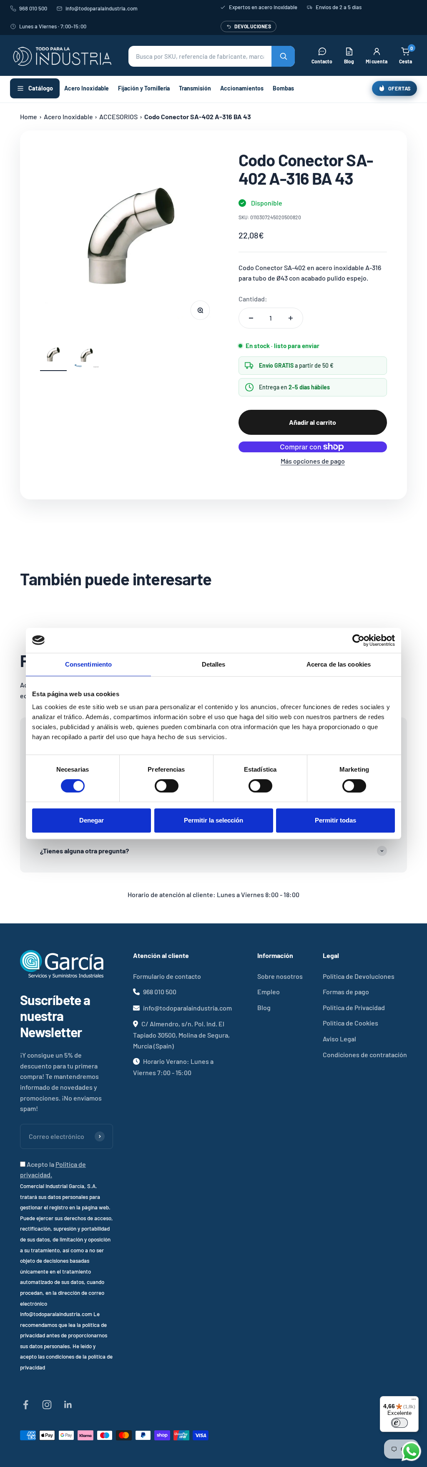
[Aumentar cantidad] (291, 318)
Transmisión (195, 88)
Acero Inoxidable (86, 88)
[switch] (166, 785)
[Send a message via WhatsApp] (411, 1451)
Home (28, 116)
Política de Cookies (350, 1023)
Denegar (91, 820)
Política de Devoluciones (358, 976)
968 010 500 (33, 8)
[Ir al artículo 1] (53, 356)
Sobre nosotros (280, 976)
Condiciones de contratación (365, 1054)
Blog (264, 1007)
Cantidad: (253, 299)
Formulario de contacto (167, 976)
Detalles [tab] (214, 664)
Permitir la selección (213, 820)
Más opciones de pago (313, 461)
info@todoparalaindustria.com (101, 8)
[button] (211, 56)
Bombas (283, 88)
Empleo (268, 992)
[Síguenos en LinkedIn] (68, 1404)
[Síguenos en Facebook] (25, 1404)
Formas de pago (346, 992)
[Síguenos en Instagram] (47, 1404)
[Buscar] (283, 56)
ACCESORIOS (118, 116)
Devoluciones (252, 26)
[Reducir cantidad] (251, 318)
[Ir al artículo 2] (86, 356)
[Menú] (414, 1401)
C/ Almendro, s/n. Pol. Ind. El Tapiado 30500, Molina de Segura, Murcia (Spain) (181, 1034)
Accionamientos (242, 88)
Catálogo (40, 88)
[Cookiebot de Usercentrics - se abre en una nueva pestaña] (358, 640)
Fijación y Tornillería (144, 88)
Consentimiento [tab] (88, 664)
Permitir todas (335, 820)
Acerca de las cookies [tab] (338, 664)
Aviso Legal (339, 1039)
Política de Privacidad (354, 1007)
